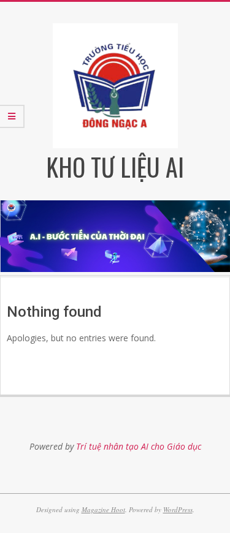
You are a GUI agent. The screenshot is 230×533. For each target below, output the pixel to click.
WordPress (178, 509)
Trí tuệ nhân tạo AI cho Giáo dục (138, 446)
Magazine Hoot (103, 509)
